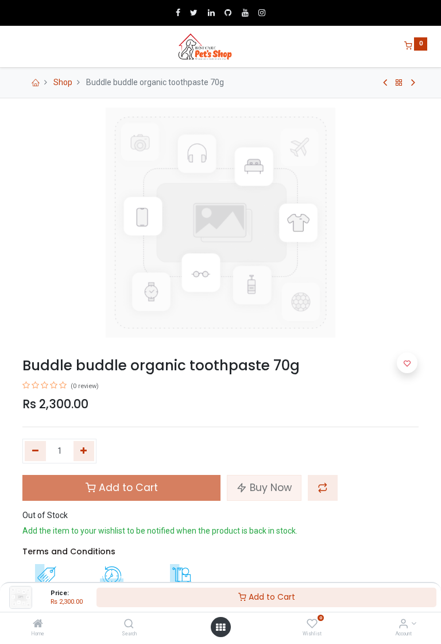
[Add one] (84, 451)
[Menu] (14, 46)
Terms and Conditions (68, 551)
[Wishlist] (312, 624)
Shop (62, 82)
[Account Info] (403, 624)
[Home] (38, 624)
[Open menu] (220, 627)
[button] (323, 487)
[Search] (128, 624)
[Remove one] (35, 451)
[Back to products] (399, 82)
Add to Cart (270, 597)
